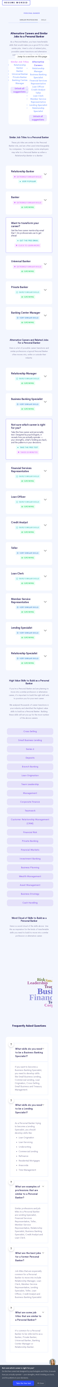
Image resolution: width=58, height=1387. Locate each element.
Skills (43, 20)
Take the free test (23, 1383)
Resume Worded (16, 2)
